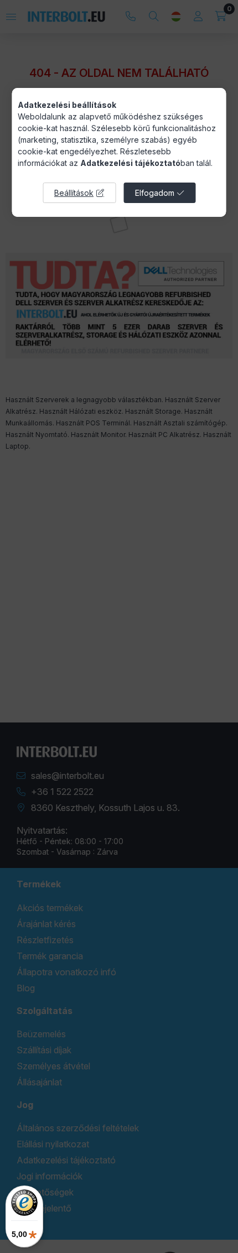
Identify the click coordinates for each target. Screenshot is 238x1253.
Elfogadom (154, 192)
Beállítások (74, 192)
